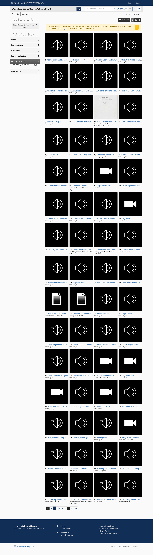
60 (126, 20)
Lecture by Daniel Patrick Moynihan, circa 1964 (91, 500)
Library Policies (104, 531)
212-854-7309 (65, 528)
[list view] (136, 20)
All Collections (133, 14)
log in (65, 29)
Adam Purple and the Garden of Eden (62, 60)
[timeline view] (139, 20)
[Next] (139, 9)
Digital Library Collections (31, 8)
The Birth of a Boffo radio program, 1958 (88, 122)
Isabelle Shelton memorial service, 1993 (64, 469)
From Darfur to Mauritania (83, 376)
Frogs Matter (127, 314)
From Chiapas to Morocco (107, 345)
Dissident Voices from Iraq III (59, 283)
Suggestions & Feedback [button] (108, 533)
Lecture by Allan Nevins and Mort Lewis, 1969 (66, 500)
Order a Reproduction (107, 526)
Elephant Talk (78, 283)
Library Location (18, 61)
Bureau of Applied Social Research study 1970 (115, 122)
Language (15, 50)
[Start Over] (83, 9)
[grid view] (132, 20)
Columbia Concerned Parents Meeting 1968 (89, 186)
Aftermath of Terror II (79, 60)
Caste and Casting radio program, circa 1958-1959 (92, 155)
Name (13, 39)
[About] (17, 14)
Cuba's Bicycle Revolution (83, 219)
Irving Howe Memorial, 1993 (133, 438)
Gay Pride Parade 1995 (57, 407)
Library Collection (18, 56)
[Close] (137, 27)
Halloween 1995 (103, 407)
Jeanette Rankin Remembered (85, 469)
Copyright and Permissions (109, 528)
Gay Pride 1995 (128, 376)
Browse (25, 14)
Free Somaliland (103, 314)
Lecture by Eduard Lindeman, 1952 (136, 500)
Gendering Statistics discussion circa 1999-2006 (92, 407)
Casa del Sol (53, 155)
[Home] (12, 14)
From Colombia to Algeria (58, 376)
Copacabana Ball (104, 186)
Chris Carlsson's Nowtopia (132, 155)
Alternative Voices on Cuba (131, 60)
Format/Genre (17, 45)
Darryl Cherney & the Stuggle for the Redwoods (116, 219)
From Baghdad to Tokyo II (83, 345)
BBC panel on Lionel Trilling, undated (111, 91)
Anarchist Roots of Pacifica (58, 91)
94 (76, 508)
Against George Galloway (106, 60)
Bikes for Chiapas (54, 122)
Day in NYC (126, 219)
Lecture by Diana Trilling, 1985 (109, 500)
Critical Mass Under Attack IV (59, 219)
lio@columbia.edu (66, 535)
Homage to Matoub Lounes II (108, 438)
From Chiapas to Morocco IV (133, 345)
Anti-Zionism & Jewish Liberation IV (85, 91)
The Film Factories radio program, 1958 (112, 283)
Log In (138, 3)
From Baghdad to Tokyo (57, 345)
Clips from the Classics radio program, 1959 (65, 186)
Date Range (16, 71)
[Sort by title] (121, 20)
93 (72, 508)
